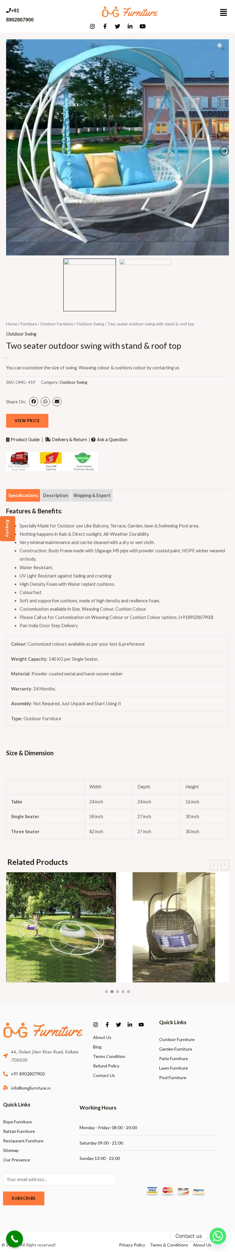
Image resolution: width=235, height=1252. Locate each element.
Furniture (29, 323)
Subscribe (24, 1198)
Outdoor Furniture (56, 323)
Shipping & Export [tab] (91, 495)
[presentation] (214, 865)
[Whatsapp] (218, 1236)
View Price (27, 420)
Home (11, 323)
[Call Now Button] (14, 1239)
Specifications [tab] (23, 495)
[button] (106, 991)
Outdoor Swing (90, 323)
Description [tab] (55, 495)
